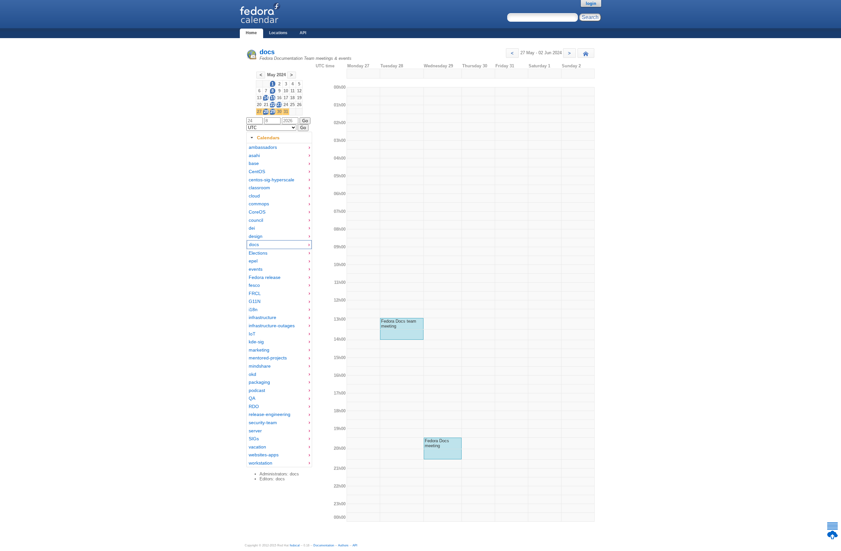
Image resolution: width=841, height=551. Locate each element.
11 (292, 90)
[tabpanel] (279, 305)
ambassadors (263, 147)
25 (292, 104)
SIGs (254, 438)
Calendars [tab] (268, 137)
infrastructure (262, 317)
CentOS (257, 171)
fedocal (295, 545)
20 (259, 104)
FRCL (255, 293)
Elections (258, 253)
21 (266, 104)
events (255, 269)
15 (272, 97)
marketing (259, 350)
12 (299, 90)
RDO (254, 406)
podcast (257, 390)
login (591, 3)
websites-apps (264, 454)
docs (267, 52)
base (254, 163)
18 (292, 97)
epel (253, 261)
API (303, 33)
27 (259, 111)
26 (299, 104)
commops (259, 203)
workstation (260, 463)
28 (266, 111)
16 (279, 97)
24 (286, 104)
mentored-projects (268, 357)
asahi (254, 155)
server (255, 430)
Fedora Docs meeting (437, 443)
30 (279, 111)
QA (252, 398)
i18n (253, 309)
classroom (259, 187)
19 (299, 97)
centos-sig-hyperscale (271, 179)
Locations (278, 33)
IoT (252, 333)
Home (251, 33)
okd (252, 374)
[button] (512, 53)
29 (272, 111)
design (255, 236)
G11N (255, 301)
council (256, 220)
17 (286, 97)
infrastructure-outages (272, 325)
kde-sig (256, 341)
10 (286, 90)
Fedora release (265, 277)
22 (272, 104)
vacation (257, 446)
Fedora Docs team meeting (398, 324)
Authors (343, 545)
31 (286, 111)
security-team (263, 422)
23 (279, 104)
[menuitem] (279, 147)
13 (259, 97)
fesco (254, 285)
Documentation (323, 545)
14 (266, 97)
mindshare (260, 366)
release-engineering (269, 414)
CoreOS (257, 212)
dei (252, 228)
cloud (254, 195)
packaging (259, 382)
